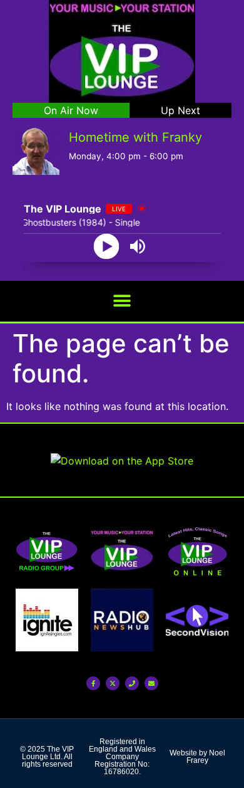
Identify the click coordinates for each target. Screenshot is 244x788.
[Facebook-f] (93, 683)
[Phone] (132, 683)
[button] (122, 301)
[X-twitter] (112, 683)
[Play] (107, 246)
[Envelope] (151, 683)
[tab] (71, 110)
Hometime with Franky (135, 137)
